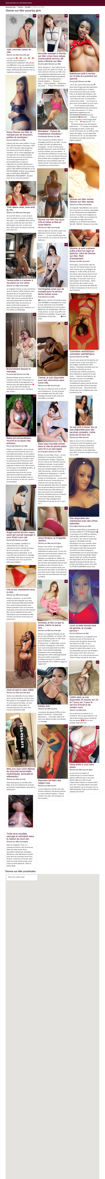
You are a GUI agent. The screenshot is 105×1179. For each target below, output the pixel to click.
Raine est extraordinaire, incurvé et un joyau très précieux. (19, 440)
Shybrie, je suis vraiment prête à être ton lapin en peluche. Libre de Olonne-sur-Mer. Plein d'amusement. (83, 253)
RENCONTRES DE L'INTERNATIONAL (19, 3)
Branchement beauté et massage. (19, 370)
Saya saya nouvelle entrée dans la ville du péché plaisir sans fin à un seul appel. (52, 446)
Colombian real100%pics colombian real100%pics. (82, 352)
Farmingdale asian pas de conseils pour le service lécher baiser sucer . (51, 291)
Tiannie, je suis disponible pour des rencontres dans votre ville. (51, 380)
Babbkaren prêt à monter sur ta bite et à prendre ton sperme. (83, 76)
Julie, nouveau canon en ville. (19, 50)
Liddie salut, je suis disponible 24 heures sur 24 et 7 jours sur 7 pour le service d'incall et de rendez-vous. (84, 702)
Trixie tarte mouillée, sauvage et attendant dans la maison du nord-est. (20, 836)
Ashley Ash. (44, 706)
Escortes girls (11, 7)
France (20, 7)
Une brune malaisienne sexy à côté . (21, 590)
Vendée (28, 7)
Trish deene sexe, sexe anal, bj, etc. (21, 208)
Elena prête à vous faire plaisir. (82, 765)
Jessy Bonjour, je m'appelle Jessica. (52, 539)
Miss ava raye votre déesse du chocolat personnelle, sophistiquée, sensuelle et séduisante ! (21, 773)
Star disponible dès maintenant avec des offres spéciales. (84, 521)
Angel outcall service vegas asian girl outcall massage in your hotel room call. (21, 535)
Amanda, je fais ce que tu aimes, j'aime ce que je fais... (51, 625)
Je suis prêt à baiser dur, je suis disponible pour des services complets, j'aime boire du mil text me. (83, 431)
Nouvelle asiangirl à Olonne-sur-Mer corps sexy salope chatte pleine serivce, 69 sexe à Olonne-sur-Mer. (52, 57)
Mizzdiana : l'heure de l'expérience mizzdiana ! (50, 132)
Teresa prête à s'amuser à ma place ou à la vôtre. (20, 281)
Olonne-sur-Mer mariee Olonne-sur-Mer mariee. (82, 200)
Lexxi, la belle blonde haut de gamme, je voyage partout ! (83, 628)
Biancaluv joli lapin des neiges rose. (49, 781)
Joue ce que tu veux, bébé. (20, 690)
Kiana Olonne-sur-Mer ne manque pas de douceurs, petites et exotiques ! (20, 135)
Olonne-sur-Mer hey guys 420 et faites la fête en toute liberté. (51, 222)
